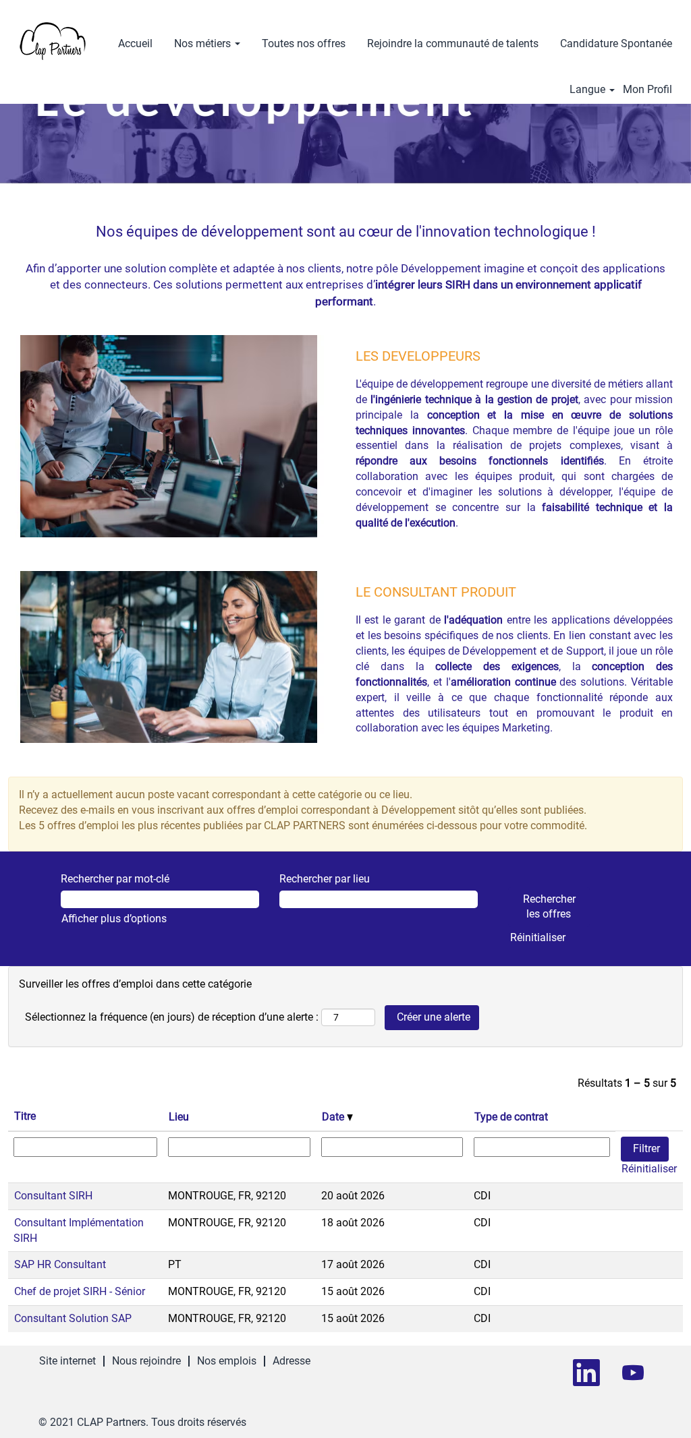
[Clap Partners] (52, 41)
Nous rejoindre (146, 1360)
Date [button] (334, 1116)
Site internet (67, 1360)
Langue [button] (589, 90)
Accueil (135, 43)
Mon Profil (647, 90)
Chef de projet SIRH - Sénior (79, 1291)
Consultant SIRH (53, 1195)
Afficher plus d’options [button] (114, 918)
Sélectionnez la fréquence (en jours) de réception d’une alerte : (172, 1017)
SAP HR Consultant (60, 1264)
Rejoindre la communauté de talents (452, 43)
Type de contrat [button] (511, 1116)
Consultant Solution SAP (73, 1318)
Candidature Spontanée (616, 43)
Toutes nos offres (304, 43)
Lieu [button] (179, 1116)
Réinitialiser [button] (537, 937)
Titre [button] (25, 1116)
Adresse (291, 1360)
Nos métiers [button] (203, 43)
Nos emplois (226, 1360)
